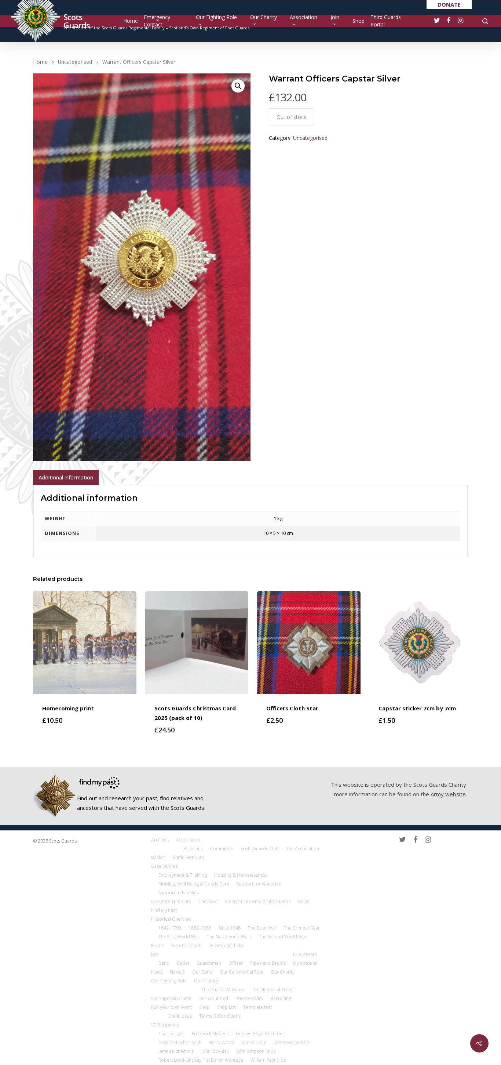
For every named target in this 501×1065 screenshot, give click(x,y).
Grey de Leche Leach (179, 1042)
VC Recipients (165, 1025)
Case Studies (164, 866)
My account (305, 963)
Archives (160, 840)
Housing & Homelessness (240, 875)
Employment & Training (182, 875)
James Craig (254, 1042)
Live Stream (305, 954)
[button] (238, 86)
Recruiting (281, 998)
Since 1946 (230, 928)
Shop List (226, 1007)
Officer (235, 963)
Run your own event (171, 1007)
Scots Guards (76, 21)
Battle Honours (188, 857)
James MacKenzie (291, 1042)
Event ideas (180, 1016)
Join (334, 17)
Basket (158, 857)
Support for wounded (259, 884)
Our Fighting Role (216, 17)
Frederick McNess (210, 1033)
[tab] (66, 477)
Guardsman (209, 963)
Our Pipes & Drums (171, 998)
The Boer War (262, 928)
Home (130, 20)
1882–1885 (200, 928)
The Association (302, 848)
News (156, 972)
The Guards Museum (222, 989)
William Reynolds (268, 1060)
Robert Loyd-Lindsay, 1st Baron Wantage (200, 1060)
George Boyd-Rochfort (259, 1033)
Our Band (202, 972)
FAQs (303, 901)
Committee (221, 848)
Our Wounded (213, 998)
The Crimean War (302, 928)
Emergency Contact (157, 21)
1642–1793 (169, 928)
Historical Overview (171, 919)
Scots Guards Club (260, 848)
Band (163, 963)
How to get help (226, 945)
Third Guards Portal (385, 21)
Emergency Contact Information (258, 901)
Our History (206, 981)
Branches (193, 848)
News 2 (177, 972)
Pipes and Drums (268, 963)
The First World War (179, 937)
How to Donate (187, 945)
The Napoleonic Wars (229, 937)
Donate (449, 4)
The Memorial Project (274, 989)
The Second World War (283, 937)
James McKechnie (176, 1051)
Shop (358, 20)
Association (303, 17)
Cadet (183, 963)
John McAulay (215, 1051)
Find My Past (164, 910)
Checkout (208, 901)
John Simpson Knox (256, 1051)
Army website (448, 794)
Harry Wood (221, 1042)
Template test (257, 1007)
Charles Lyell (171, 1033)
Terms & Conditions (220, 1016)
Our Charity (263, 17)
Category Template (171, 901)
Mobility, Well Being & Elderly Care (193, 884)
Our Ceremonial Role (241, 972)
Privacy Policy (249, 998)
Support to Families (178, 893)
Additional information (66, 477)
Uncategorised (75, 61)
